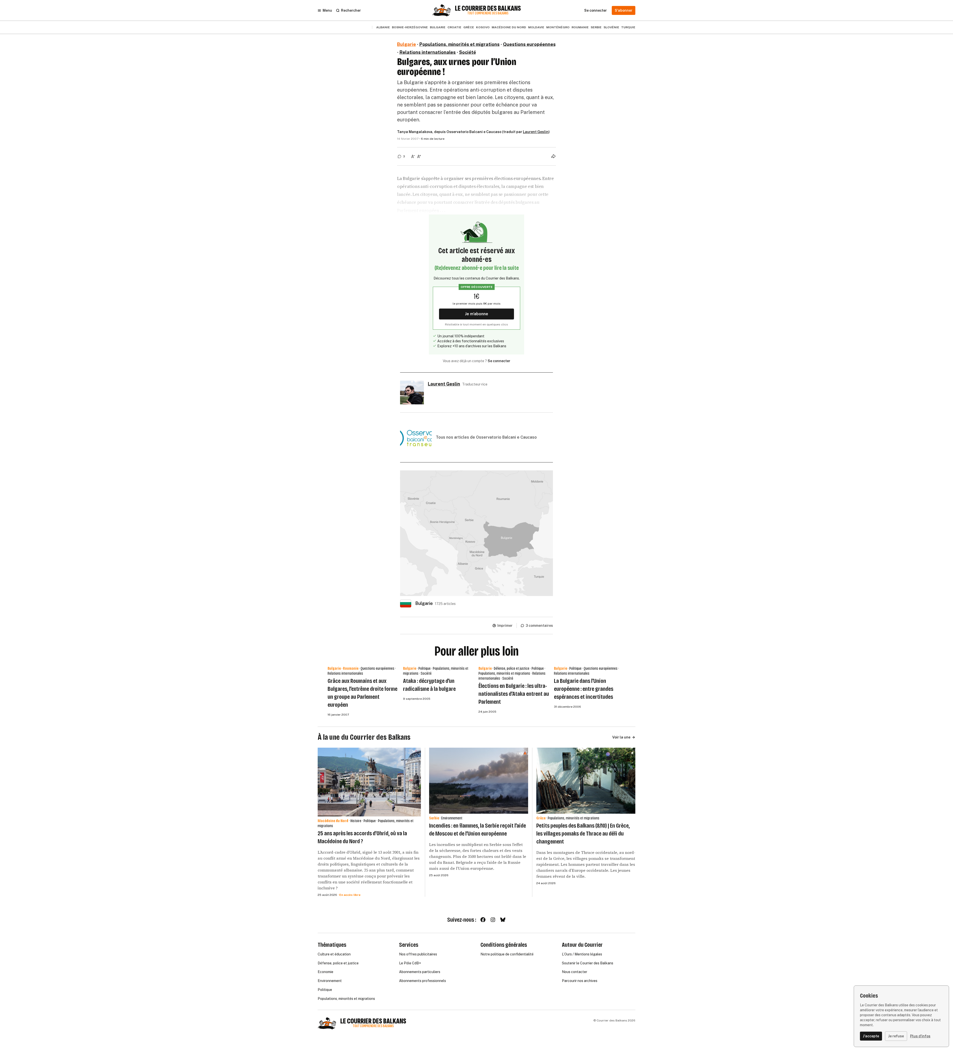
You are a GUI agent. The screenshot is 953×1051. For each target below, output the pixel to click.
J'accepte (871, 1036)
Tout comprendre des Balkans (488, 13)
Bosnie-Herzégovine (410, 27)
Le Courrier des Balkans (488, 8)
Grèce (468, 27)
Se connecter (499, 361)
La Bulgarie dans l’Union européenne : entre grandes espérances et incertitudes (583, 688)
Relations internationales (428, 52)
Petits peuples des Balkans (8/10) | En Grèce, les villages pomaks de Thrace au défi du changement (583, 833)
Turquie (628, 27)
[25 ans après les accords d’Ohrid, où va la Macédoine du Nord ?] (369, 782)
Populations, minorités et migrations (459, 44)
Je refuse (896, 1036)
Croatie (454, 27)
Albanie (383, 27)
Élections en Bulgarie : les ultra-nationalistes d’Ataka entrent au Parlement (513, 693)
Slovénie (611, 27)
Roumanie (580, 27)
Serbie (596, 27)
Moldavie (536, 27)
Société (467, 52)
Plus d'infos (920, 1036)
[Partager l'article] (553, 156)
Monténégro (558, 27)
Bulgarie (437, 27)
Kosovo (483, 27)
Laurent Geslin (535, 132)
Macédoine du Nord (509, 27)
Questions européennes (529, 44)
